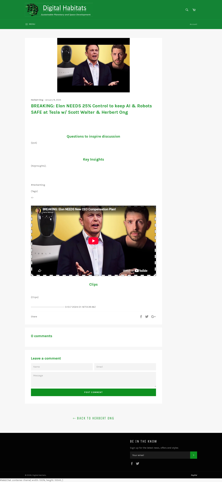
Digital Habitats (39, 475)
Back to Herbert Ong (95, 418)
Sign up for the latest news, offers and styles (154, 447)
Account (193, 24)
